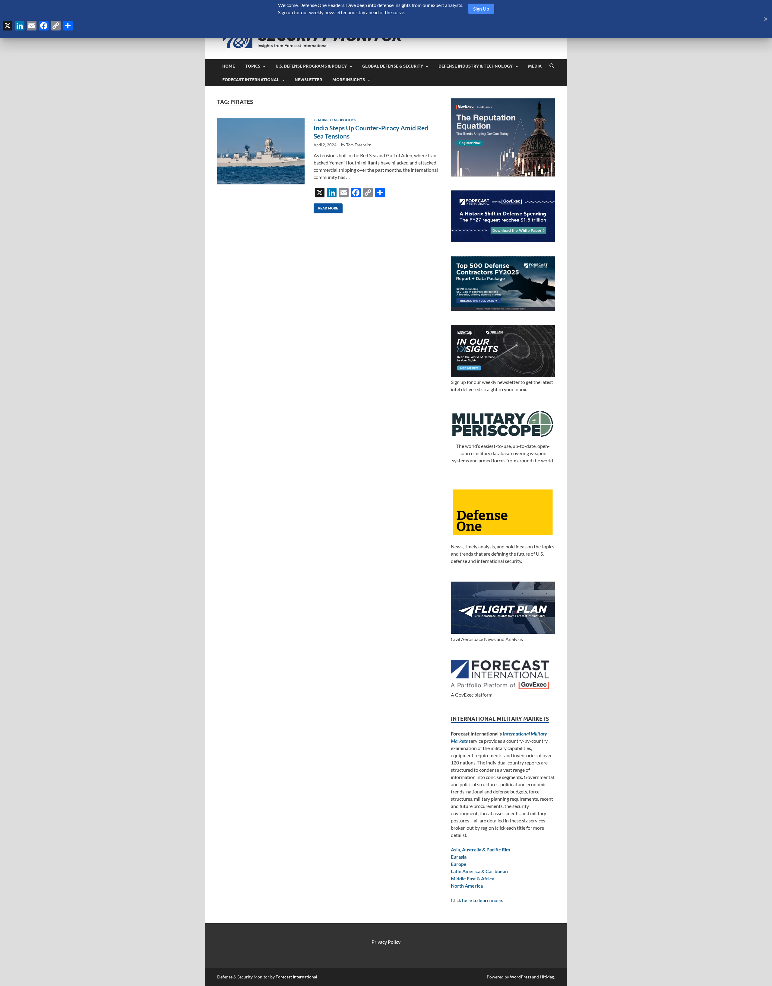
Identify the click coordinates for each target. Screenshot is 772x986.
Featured (322, 120)
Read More (326, 206)
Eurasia (459, 857)
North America (467, 886)
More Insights (348, 79)
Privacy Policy (386, 942)
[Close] (765, 19)
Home (228, 66)
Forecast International (250, 79)
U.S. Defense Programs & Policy (311, 66)
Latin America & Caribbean (479, 871)
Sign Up (481, 8)
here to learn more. (482, 900)
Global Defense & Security (392, 66)
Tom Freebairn (358, 144)
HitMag (547, 976)
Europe (459, 864)
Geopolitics (345, 120)
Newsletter (308, 79)
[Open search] (551, 66)
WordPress (520, 976)
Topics (252, 66)
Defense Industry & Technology (475, 66)
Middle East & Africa (472, 878)
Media (535, 66)
